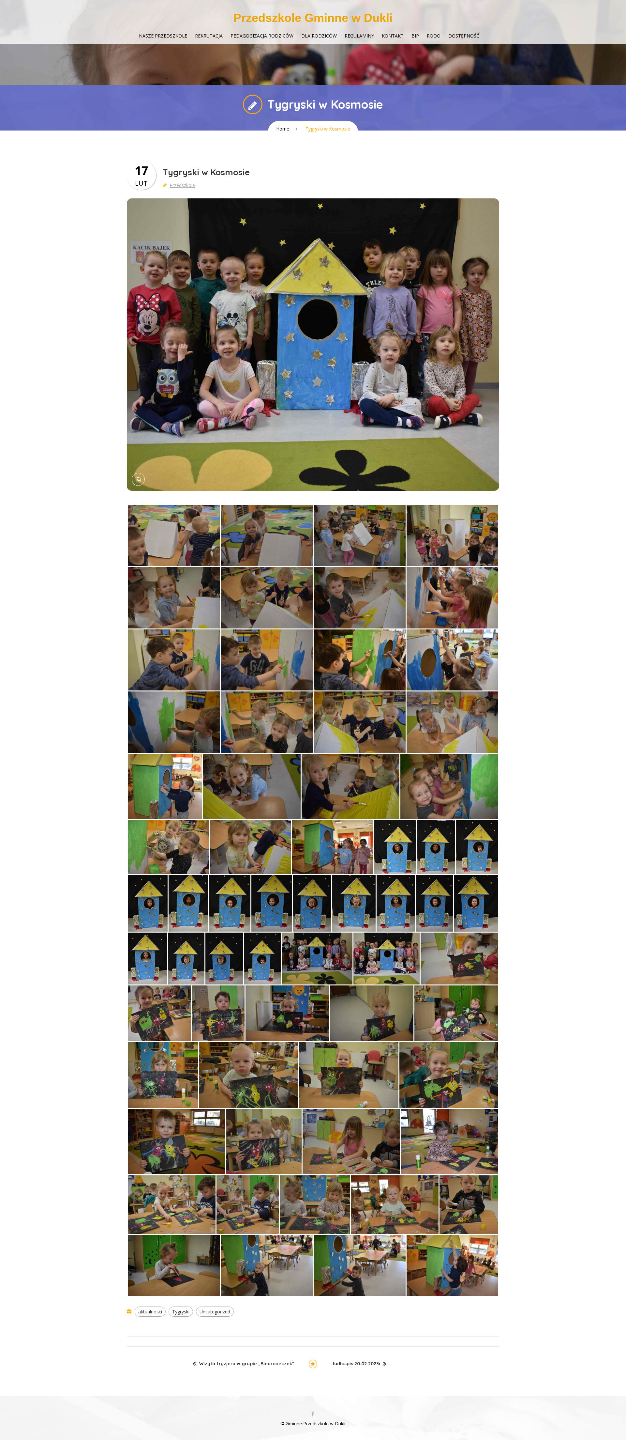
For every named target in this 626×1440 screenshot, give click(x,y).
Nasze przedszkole (163, 36)
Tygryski (180, 1311)
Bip (415, 36)
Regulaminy (359, 36)
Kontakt (393, 36)
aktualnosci (150, 1311)
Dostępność (463, 36)
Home (282, 129)
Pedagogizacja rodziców (262, 36)
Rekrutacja (209, 36)
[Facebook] (313, 1414)
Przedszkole (182, 185)
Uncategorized (215, 1311)
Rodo (433, 36)
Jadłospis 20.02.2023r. (356, 1364)
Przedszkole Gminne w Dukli (313, 17)
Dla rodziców (319, 36)
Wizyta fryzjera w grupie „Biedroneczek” (246, 1364)
